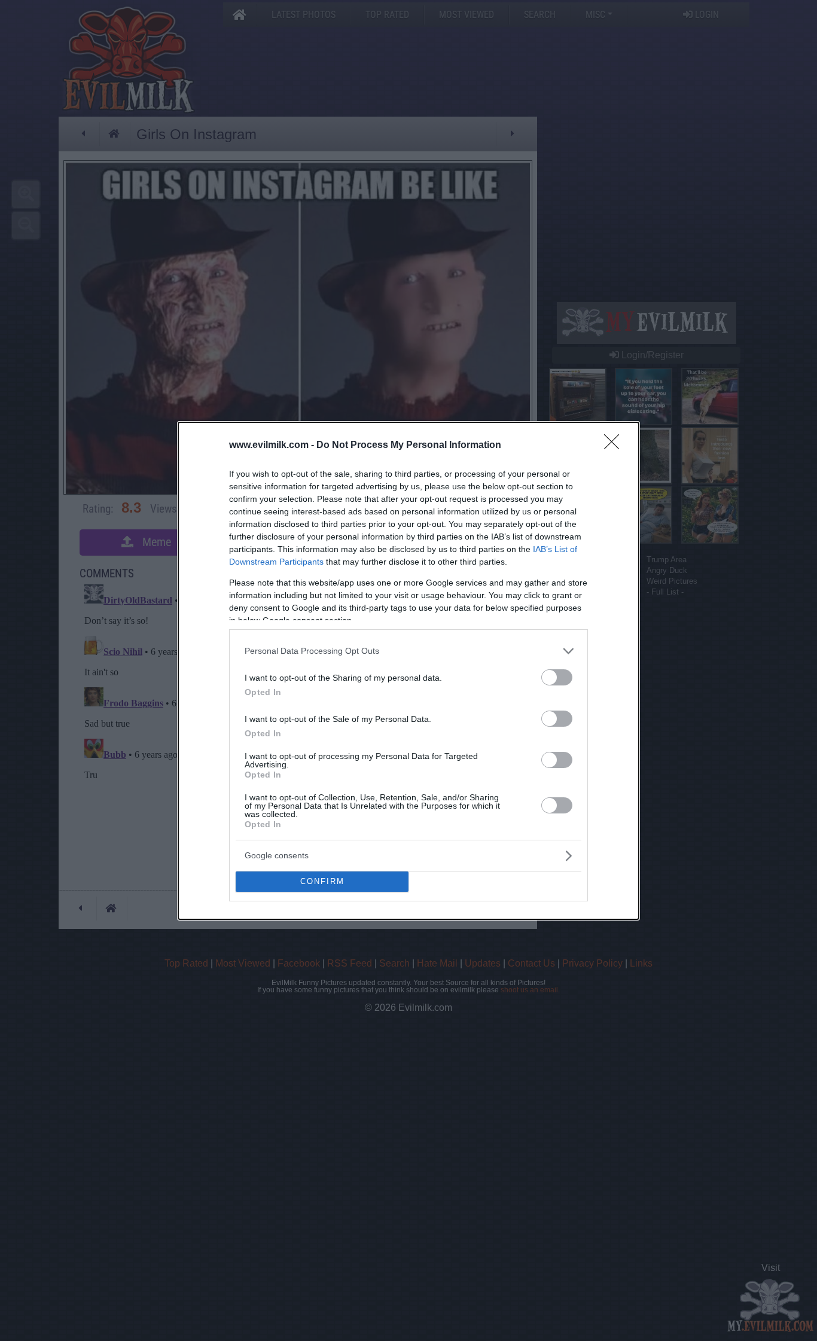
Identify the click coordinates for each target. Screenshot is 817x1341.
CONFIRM (322, 881)
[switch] (556, 677)
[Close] (615, 445)
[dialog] (408, 670)
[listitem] (408, 651)
